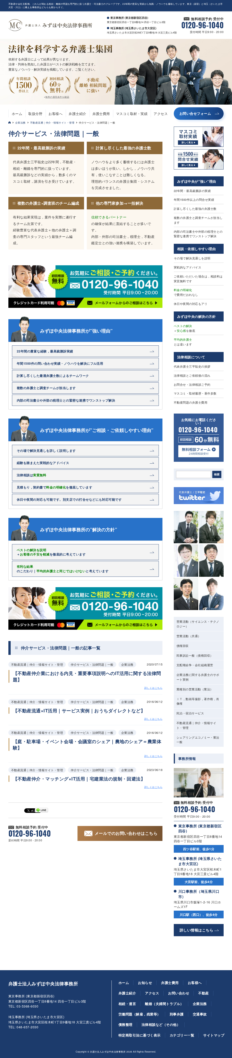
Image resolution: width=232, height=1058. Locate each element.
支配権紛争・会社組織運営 (194, 665)
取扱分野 (35, 113)
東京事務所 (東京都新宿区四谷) (200, 828)
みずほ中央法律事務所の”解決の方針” (78, 529)
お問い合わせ (178, 993)
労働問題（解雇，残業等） (139, 1014)
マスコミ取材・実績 (131, 113)
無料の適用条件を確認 (57, 96)
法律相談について (191, 356)
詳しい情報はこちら (196, 930)
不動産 (203, 993)
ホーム (17, 113)
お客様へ (55, 113)
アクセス (161, 113)
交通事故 (200, 1014)
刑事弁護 (177, 1014)
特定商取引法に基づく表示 (139, 1035)
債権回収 (182, 646)
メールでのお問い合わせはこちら (126, 833)
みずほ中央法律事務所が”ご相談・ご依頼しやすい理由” (96, 430)
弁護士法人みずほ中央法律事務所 (43, 983)
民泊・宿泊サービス (190, 713)
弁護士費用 (101, 113)
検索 (217, 474)
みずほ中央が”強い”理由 (196, 181)
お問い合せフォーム (195, 113)
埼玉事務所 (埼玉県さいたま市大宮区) (200, 861)
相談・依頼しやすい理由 (196, 248)
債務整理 (125, 1024)
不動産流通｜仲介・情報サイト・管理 (52, 122)
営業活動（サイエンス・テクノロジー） (197, 623)
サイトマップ (213, 1035)
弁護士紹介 (77, 113)
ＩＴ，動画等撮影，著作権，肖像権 (197, 701)
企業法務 (20, 122)
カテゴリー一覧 (182, 1035)
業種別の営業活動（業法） (194, 689)
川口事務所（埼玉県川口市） (198, 894)
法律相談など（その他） (161, 1024)
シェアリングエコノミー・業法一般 (197, 739)
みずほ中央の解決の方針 (196, 316)
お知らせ (145, 982)
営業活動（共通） (188, 636)
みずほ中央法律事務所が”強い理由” (76, 331)
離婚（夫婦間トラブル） (164, 1003)
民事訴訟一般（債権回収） (194, 655)
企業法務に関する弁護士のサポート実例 (197, 677)
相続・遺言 (127, 1003)
